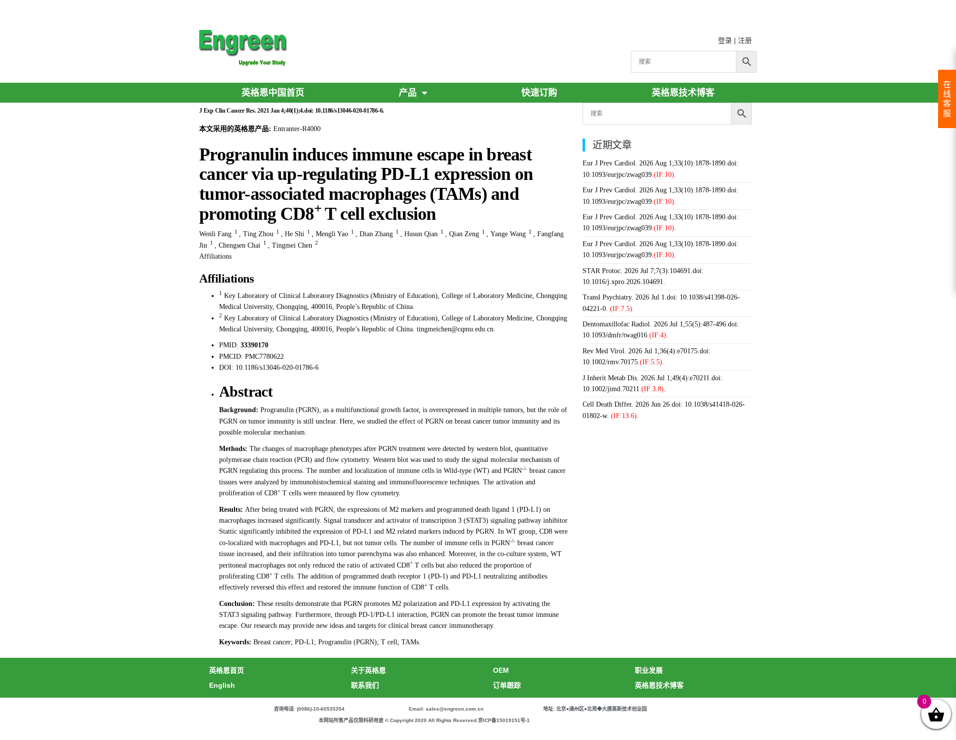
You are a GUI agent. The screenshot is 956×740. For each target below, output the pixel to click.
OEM (501, 670)
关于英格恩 (368, 670)
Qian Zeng (464, 234)
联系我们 (365, 685)
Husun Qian (421, 234)
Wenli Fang (215, 234)
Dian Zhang (376, 234)
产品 (408, 93)
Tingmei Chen (292, 245)
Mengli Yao (332, 234)
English (222, 685)
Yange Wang (508, 234)
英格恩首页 (226, 670)
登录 (725, 40)
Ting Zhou (258, 234)
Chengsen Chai (239, 245)
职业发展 (649, 670)
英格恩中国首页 (272, 93)
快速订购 (539, 93)
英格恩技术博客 (683, 93)
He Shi (294, 234)
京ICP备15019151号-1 (504, 720)
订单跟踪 (507, 685)
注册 (745, 40)
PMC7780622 (264, 356)
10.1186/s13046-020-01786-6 (277, 367)
